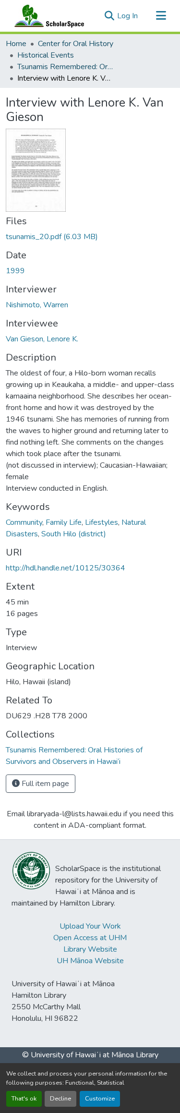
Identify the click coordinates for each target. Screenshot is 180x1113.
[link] (90, 236)
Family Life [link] (64, 522)
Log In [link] (127, 16)
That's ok (24, 1098)
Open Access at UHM (90, 937)
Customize (100, 1098)
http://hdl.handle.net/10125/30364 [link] (65, 568)
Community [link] (24, 522)
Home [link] (16, 43)
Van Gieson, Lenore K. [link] (42, 339)
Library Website (90, 949)
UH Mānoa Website (90, 961)
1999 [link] (15, 271)
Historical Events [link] (45, 55)
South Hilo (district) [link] (73, 534)
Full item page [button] (44, 783)
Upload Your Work (90, 926)
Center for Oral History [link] (75, 43)
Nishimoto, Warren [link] (37, 305)
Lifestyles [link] (101, 522)
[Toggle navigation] (160, 16)
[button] (47, 16)
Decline (60, 1098)
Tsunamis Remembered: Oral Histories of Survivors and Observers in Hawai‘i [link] (65, 66)
